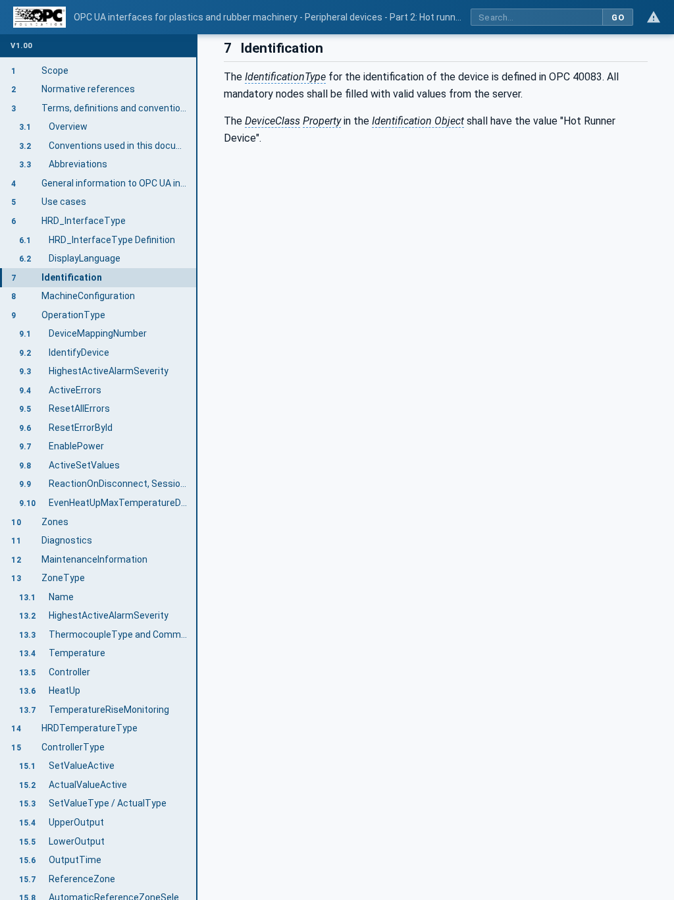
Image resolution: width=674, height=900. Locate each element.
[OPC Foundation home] (39, 17)
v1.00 (22, 46)
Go (617, 17)
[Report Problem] (653, 17)
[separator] (197, 467)
